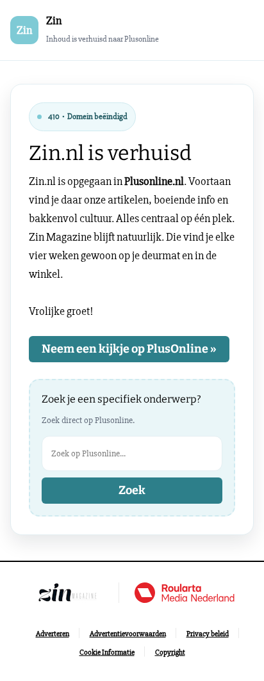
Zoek (132, 490)
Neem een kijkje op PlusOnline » (129, 349)
